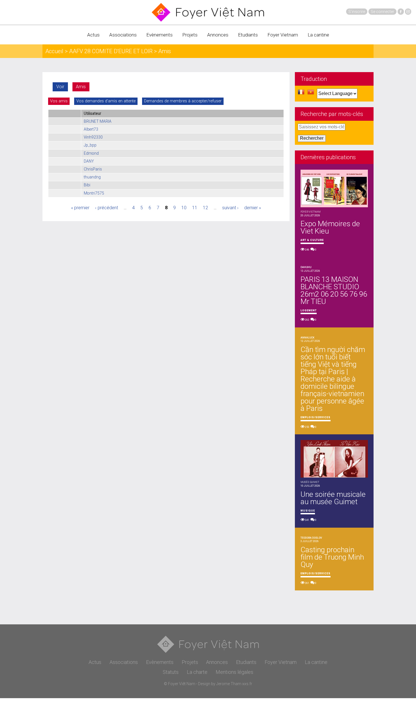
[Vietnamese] (310, 94)
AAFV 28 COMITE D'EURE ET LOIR (111, 51)
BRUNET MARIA (97, 121)
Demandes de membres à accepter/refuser (183, 101)
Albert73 (91, 129)
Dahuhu (306, 267)
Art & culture (312, 240)
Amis (81, 86)
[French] (301, 94)
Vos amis (59, 101)
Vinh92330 (93, 137)
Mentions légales (234, 672)
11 (194, 207)
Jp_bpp (90, 145)
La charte (197, 672)
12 (205, 207)
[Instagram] (408, 11)
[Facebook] (401, 11)
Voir (60, 86)
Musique (308, 510)
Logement (309, 310)
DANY (89, 161)
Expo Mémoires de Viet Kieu (330, 227)
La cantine (318, 35)
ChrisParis (93, 169)
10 (183, 207)
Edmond (91, 153)
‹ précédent (106, 207)
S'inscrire (356, 11)
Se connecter (382, 11)
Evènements (159, 35)
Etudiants (248, 35)
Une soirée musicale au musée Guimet (333, 498)
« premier (80, 207)
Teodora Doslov (311, 537)
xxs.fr (247, 683)
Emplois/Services (316, 417)
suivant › (230, 207)
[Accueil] (208, 12)
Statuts (171, 672)
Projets (190, 35)
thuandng (92, 177)
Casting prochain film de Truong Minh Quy (332, 557)
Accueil (54, 51)
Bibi (87, 185)
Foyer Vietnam (282, 35)
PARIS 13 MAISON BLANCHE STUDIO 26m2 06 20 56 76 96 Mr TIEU (334, 290)
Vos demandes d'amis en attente (106, 101)
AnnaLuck (307, 337)
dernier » (252, 207)
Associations (123, 35)
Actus (93, 35)
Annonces (217, 35)
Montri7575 (94, 193)
